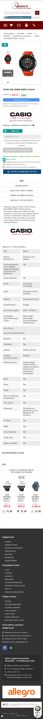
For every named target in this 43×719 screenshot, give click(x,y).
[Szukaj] (37, 13)
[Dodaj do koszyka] (18, 511)
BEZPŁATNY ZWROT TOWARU (22, 190)
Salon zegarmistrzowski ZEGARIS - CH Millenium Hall (19, 659)
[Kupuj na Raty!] (12, 131)
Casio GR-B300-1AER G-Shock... (21, 498)
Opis (22, 181)
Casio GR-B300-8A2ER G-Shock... (36, 498)
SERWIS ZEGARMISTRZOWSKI (21, 195)
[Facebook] (4, 647)
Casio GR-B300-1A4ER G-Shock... (7, 498)
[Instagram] (10, 647)
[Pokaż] (8, 511)
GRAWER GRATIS (21, 186)
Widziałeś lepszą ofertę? (21, 200)
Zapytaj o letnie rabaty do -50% (22, 172)
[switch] (38, 715)
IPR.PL (24, 716)
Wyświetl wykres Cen (21, 100)
